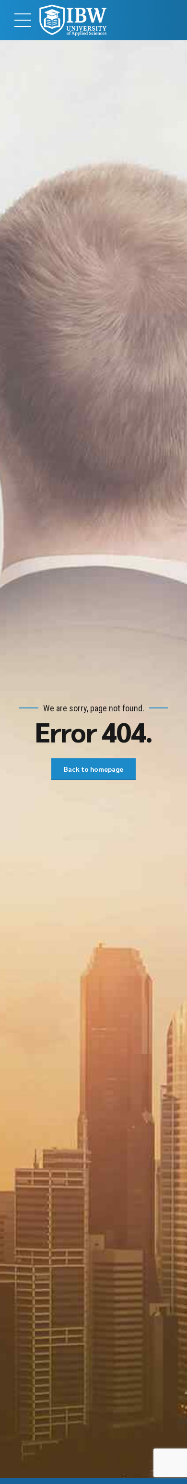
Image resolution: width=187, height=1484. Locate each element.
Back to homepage (93, 769)
